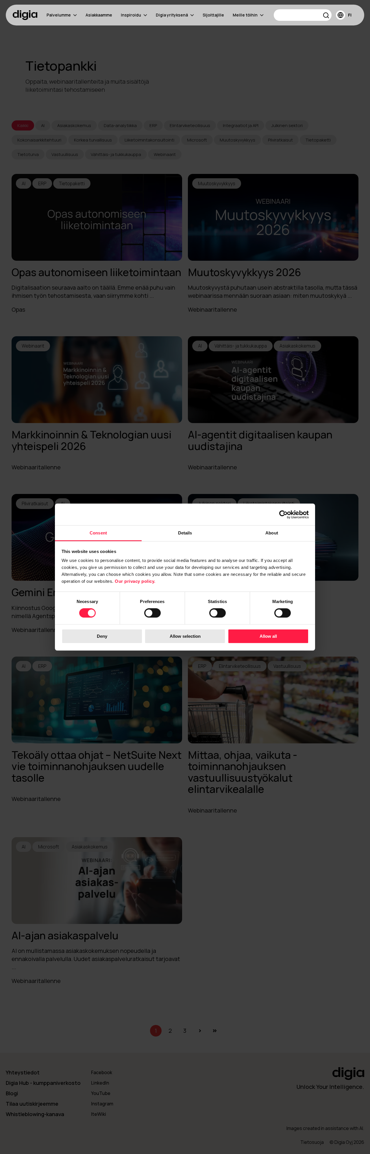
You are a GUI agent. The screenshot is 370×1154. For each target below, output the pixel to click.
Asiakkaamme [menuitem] (99, 15)
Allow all (268, 636)
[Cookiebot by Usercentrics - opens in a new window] (283, 514)
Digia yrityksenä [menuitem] (172, 15)
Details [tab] (185, 532)
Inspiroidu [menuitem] (131, 15)
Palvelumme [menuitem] (59, 15)
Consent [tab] (98, 532)
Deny (102, 636)
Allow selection (185, 636)
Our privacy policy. (135, 581)
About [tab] (271, 532)
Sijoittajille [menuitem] (213, 15)
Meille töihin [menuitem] (245, 15)
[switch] (152, 613)
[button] (326, 16)
